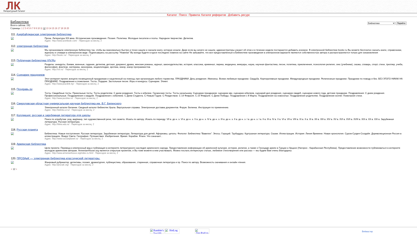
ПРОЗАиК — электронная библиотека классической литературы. (58, 158)
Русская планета (27, 129)
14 (50, 28)
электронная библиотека (32, 46)
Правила (194, 14)
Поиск (183, 14)
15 (53, 28)
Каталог (172, 14)
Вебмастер (367, 231)
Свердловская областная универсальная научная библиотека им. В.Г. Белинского (69, 103)
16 (56, 28)
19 (65, 28)
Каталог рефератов (213, 14)
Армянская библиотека (31, 144)
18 (62, 28)
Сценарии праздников (31, 74)
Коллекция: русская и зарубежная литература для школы (53, 115)
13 (47, 28)
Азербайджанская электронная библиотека (43, 34)
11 (41, 28)
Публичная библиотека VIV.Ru (36, 60)
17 (59, 28)
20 (68, 28)
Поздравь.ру (25, 89)
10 (38, 28)
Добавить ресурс (239, 14)
